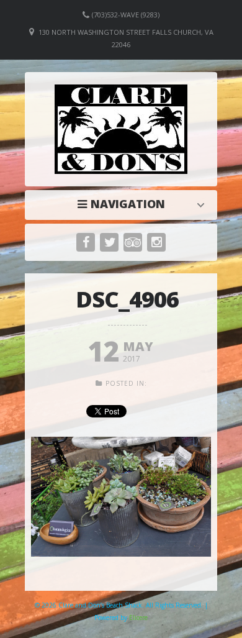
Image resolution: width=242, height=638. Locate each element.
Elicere (138, 617)
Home (124, 203)
